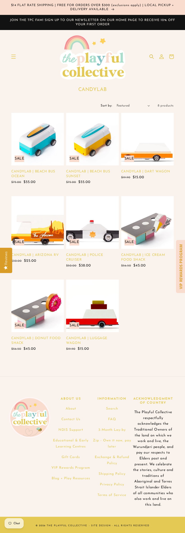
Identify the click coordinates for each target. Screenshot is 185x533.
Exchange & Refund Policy (112, 460)
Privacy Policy (112, 484)
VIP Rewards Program (70, 468)
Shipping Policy (112, 474)
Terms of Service (111, 495)
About (71, 408)
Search (112, 408)
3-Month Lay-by (112, 430)
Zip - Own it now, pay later (112, 443)
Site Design (101, 525)
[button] (13, 57)
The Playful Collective (67, 525)
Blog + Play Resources (71, 478)
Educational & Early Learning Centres (70, 443)
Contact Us (70, 419)
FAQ (112, 419)
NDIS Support (70, 430)
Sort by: (106, 105)
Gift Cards (71, 457)
